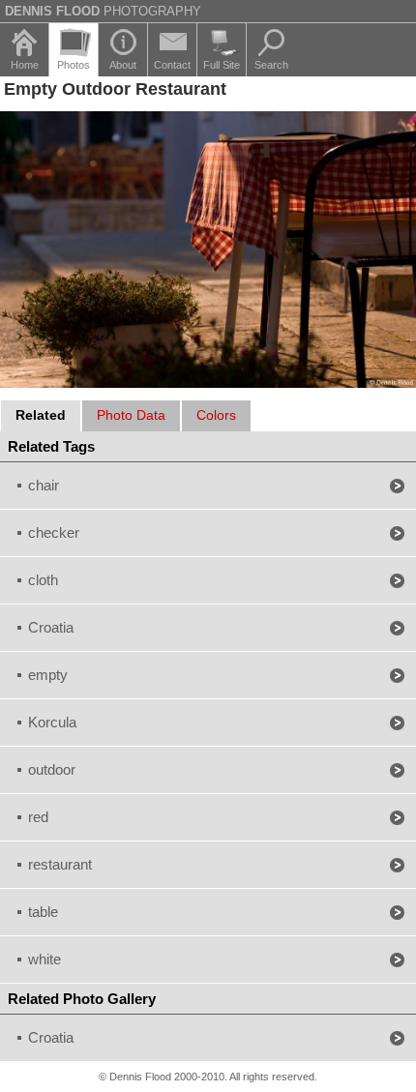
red (38, 817)
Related (40, 415)
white (44, 959)
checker (53, 532)
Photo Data (131, 415)
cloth (43, 580)
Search (271, 65)
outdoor (51, 769)
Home (25, 65)
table (43, 911)
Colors (216, 415)
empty (48, 674)
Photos (73, 65)
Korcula (52, 722)
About (122, 65)
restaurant (60, 864)
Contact (172, 65)
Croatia (51, 627)
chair (43, 485)
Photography (103, 11)
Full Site (221, 65)
